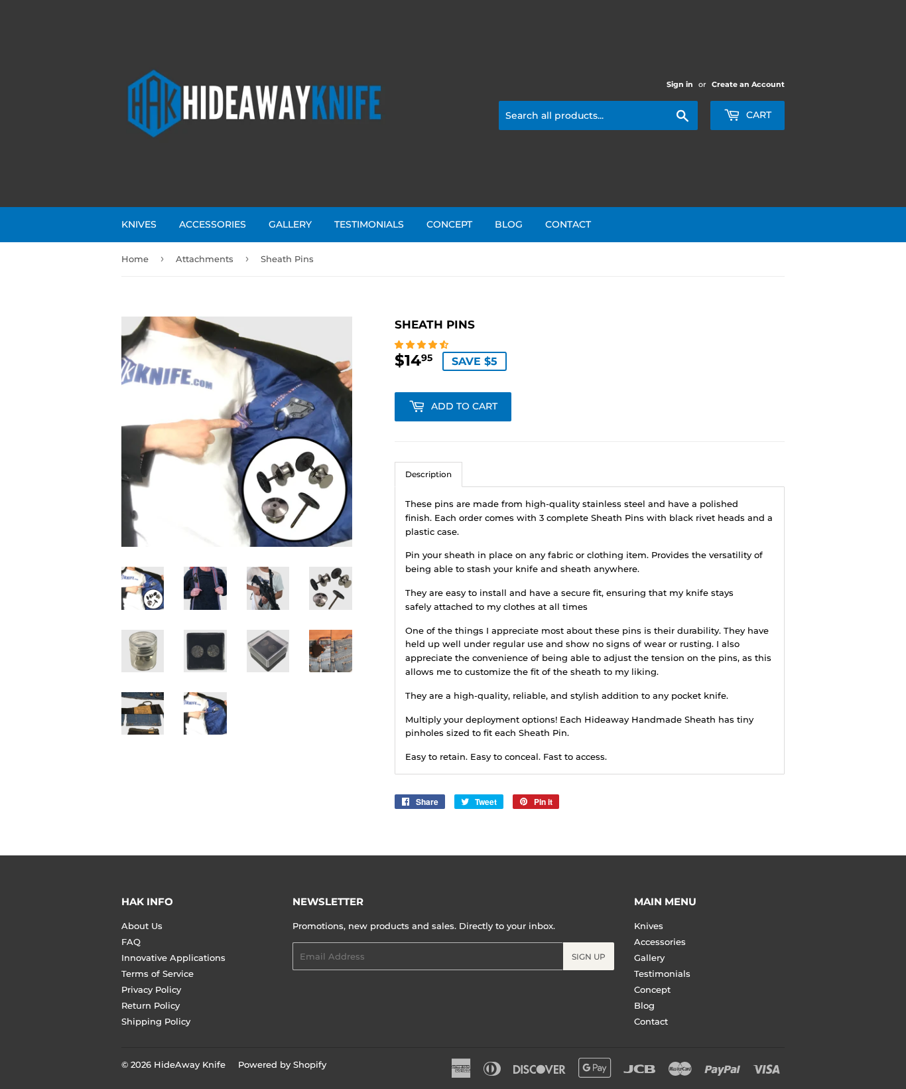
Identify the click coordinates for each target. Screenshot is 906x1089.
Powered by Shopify (282, 1064)
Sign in (680, 84)
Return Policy (150, 1005)
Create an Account (748, 84)
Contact (568, 224)
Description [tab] (428, 474)
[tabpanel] (590, 630)
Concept (449, 224)
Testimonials (369, 224)
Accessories (212, 224)
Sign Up (589, 957)
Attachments (204, 259)
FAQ (131, 941)
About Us (141, 925)
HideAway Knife (190, 1064)
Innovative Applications (173, 957)
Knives (139, 224)
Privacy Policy (151, 989)
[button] (423, 344)
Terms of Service (157, 973)
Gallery (290, 224)
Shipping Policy (155, 1021)
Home (135, 259)
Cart (757, 115)
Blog (509, 224)
